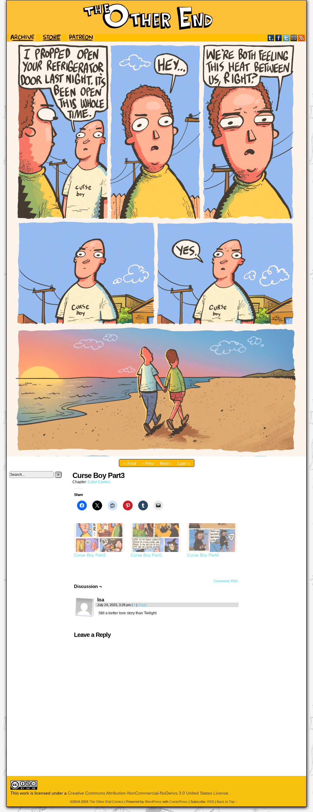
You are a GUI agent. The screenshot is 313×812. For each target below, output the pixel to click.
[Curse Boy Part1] (156, 537)
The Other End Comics (156, 17)
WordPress (153, 801)
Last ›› (184, 463)
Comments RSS (226, 581)
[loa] (84, 607)
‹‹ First (129, 463)
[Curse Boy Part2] (99, 537)
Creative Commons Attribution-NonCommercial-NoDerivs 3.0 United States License (148, 793)
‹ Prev (148, 463)
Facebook (278, 38)
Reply (142, 605)
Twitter (286, 38)
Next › (165, 463)
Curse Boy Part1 (146, 555)
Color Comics (99, 482)
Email (294, 38)
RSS (301, 38)
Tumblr (271, 38)
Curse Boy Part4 (203, 555)
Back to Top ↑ (227, 801)
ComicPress (178, 801)
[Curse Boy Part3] (156, 454)
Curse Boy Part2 (90, 555)
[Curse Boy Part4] (212, 537)
